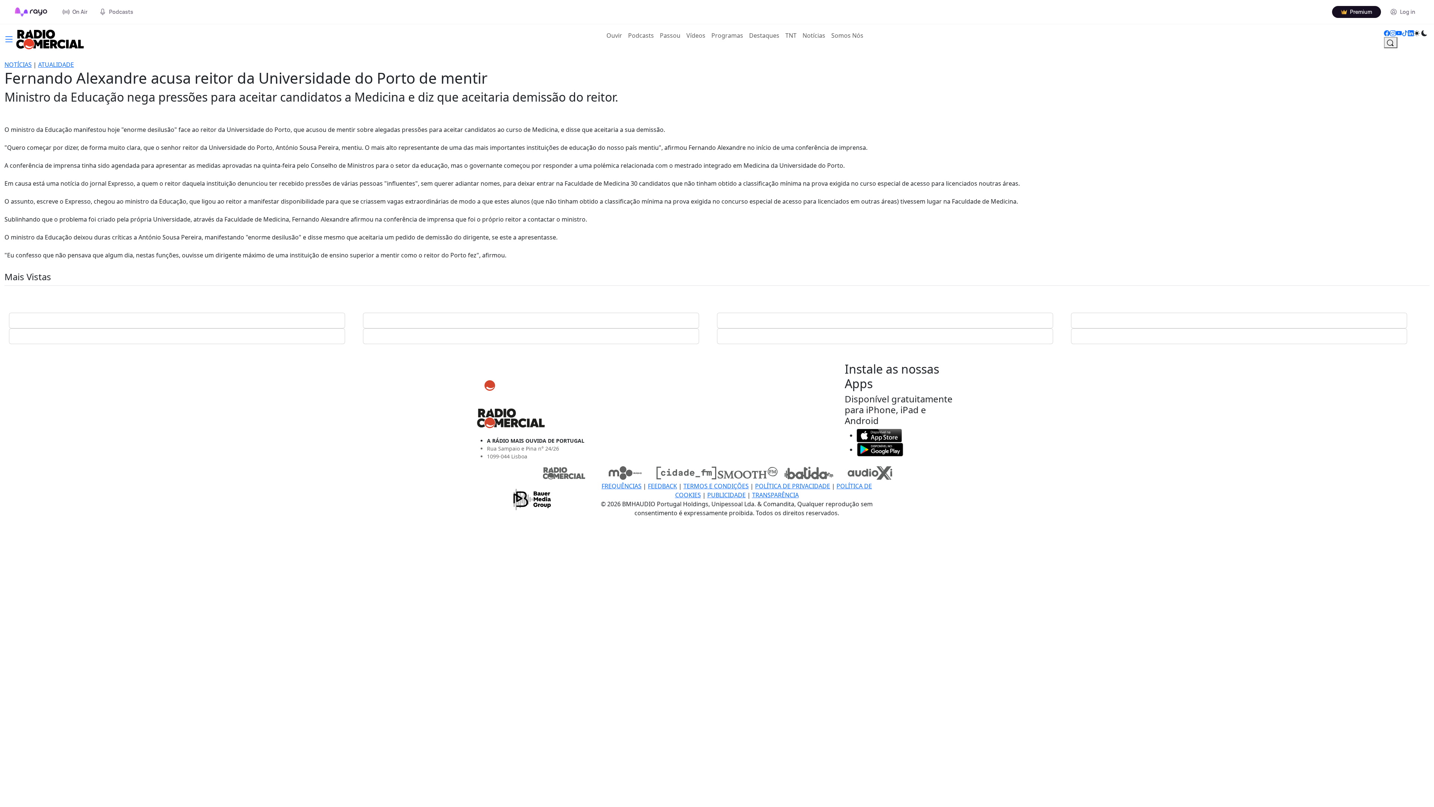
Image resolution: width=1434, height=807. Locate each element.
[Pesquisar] (1390, 42)
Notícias (814, 35)
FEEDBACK (662, 486)
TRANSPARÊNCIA (775, 495)
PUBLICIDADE (726, 495)
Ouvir (615, 35)
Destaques (764, 35)
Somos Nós (847, 35)
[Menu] (9, 38)
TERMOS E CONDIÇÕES (716, 486)
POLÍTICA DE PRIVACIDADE (792, 486)
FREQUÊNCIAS (622, 486)
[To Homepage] (31, 11)
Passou (670, 35)
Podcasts (641, 35)
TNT (791, 35)
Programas (727, 35)
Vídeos (695, 35)
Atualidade (56, 65)
